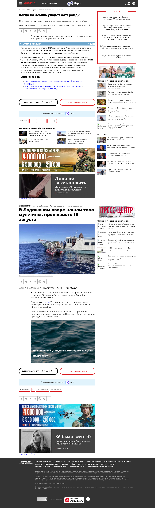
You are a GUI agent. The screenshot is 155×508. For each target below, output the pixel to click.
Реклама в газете (51, 464)
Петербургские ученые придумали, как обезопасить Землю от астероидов (40, 133)
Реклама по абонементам (88, 464)
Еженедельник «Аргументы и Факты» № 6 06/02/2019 (75, 25)
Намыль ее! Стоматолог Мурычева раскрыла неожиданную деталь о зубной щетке (121, 234)
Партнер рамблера (56, 499)
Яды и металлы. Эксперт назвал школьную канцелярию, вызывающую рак (120, 86)
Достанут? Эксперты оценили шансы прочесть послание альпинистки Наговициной (122, 266)
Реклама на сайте (68, 464)
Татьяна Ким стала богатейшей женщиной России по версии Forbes (121, 146)
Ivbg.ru (46, 302)
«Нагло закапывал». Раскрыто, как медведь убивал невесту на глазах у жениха (121, 226)
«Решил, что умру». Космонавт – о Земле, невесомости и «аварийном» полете (80, 141)
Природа (31, 25)
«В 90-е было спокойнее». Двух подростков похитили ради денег (120, 249)
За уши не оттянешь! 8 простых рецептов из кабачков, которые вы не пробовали (122, 102)
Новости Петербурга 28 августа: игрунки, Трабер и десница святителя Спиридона (116, 37)
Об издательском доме (44, 461)
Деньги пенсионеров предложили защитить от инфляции (120, 138)
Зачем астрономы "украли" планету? (41, 89)
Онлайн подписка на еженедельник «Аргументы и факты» (108, 461)
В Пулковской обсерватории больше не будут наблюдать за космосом (79, 133)
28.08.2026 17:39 (25, 206)
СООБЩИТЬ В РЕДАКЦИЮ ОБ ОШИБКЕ (100, 466)
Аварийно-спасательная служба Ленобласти (36, 276)
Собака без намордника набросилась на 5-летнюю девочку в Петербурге (116, 47)
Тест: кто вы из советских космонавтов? (38, 140)
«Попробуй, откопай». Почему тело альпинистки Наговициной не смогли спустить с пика (121, 118)
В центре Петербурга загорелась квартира (117, 57)
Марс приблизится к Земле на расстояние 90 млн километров (53, 86)
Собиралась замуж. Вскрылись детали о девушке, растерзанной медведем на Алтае (120, 126)
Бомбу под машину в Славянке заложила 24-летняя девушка (117, 18)
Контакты (38, 464)
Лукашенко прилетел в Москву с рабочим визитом (119, 170)
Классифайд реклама (43, 466)
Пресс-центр (60, 461)
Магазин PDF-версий (75, 461)
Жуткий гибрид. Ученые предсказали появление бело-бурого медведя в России (122, 242)
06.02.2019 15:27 (24, 10)
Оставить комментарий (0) (78, 102)
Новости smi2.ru (27, 199)
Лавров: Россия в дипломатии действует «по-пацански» (118, 154)
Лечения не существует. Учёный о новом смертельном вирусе (120, 93)
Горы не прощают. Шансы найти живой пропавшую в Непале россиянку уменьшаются (117, 28)
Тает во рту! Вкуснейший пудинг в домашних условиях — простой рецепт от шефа (121, 110)
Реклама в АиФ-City (108, 464)
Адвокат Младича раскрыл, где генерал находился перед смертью (120, 162)
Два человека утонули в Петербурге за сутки (63, 350)
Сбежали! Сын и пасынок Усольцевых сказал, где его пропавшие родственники (122, 258)
